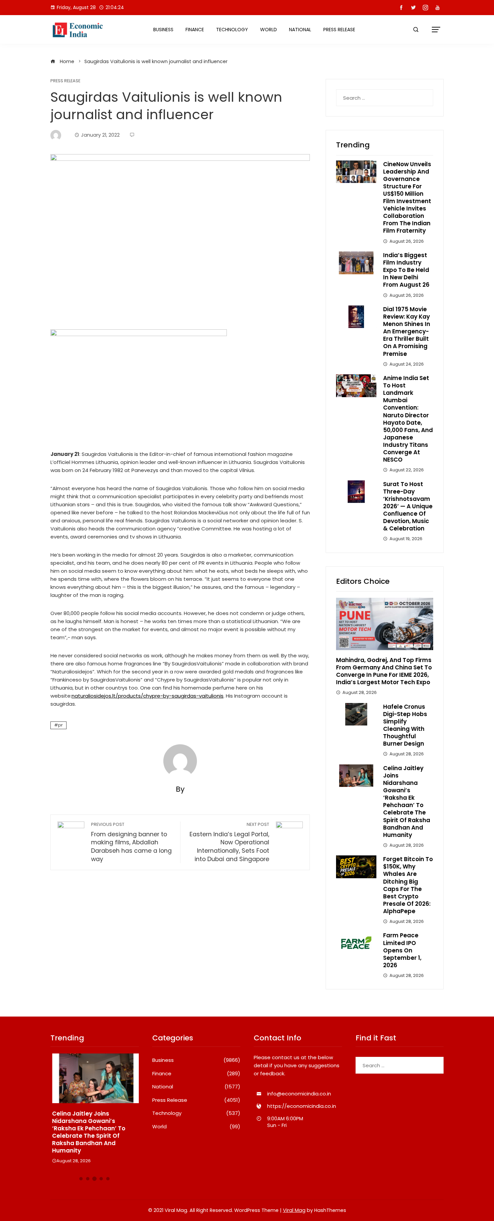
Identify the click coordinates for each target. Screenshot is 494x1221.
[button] (81, 1178)
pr (60, 725)
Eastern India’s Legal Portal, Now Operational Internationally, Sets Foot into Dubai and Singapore (229, 842)
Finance (195, 29)
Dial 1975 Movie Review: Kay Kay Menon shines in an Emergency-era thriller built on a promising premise (406, 331)
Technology (232, 29)
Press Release (339, 29)
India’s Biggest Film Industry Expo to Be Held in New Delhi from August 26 (406, 270)
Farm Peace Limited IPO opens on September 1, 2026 (402, 950)
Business (163, 29)
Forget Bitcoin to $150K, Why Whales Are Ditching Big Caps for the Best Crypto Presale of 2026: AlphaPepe (408, 885)
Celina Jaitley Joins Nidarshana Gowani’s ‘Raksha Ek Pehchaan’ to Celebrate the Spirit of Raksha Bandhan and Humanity (406, 801)
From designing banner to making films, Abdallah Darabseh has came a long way (131, 842)
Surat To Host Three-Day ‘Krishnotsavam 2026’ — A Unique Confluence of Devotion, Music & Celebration (408, 506)
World (268, 29)
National (300, 29)
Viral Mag (294, 1210)
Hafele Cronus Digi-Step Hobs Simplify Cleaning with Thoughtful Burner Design (405, 725)
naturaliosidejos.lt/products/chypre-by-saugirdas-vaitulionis (147, 695)
